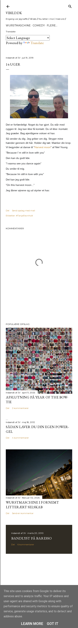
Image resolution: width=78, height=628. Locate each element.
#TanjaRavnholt (24, 215)
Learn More (32, 623)
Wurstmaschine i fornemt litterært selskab (32, 504)
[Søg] (70, 5)
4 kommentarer (20, 437)
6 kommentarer (25, 544)
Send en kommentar (23, 513)
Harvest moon (42, 147)
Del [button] (7, 210)
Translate (37, 42)
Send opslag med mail (23, 210)
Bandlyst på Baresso (31, 538)
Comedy (39, 25)
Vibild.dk (14, 13)
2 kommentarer (20, 408)
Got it (52, 623)
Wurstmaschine (18, 25)
